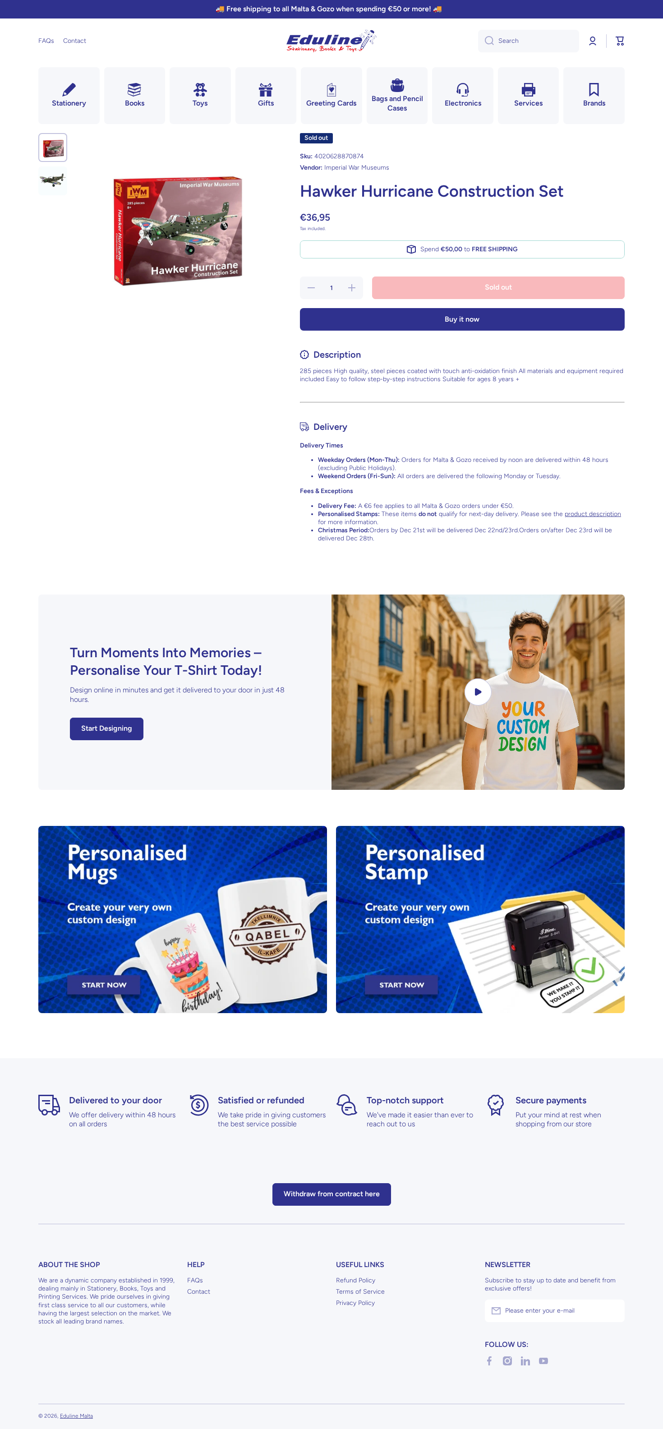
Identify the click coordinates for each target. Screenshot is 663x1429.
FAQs (195, 1280)
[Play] (478, 692)
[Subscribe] (613, 1311)
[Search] (486, 41)
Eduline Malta (76, 1416)
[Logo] (331, 41)
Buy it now (462, 319)
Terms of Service (360, 1291)
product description (593, 514)
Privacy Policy (355, 1303)
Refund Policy (355, 1280)
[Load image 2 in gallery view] (52, 180)
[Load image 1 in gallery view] (52, 147)
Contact (198, 1291)
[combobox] (528, 41)
